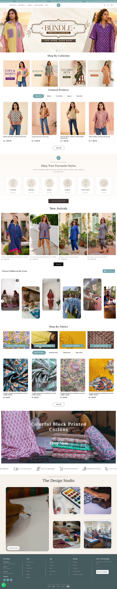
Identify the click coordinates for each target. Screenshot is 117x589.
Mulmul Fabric (67, 352)
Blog (51, 568)
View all (58, 264)
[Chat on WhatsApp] (3, 585)
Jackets (28, 574)
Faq (51, 574)
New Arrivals (29, 562)
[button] (104, 5)
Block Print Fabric (39, 352)
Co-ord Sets (59, 96)
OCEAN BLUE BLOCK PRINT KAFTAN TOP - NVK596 (43, 257)
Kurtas (28, 571)
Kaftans (49, 96)
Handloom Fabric (53, 352)
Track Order (53, 571)
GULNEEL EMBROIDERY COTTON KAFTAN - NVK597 (14, 257)
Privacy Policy (76, 571)
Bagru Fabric (79, 352)
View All (58, 148)
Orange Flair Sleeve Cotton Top (40, 136)
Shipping (75, 562)
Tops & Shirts (38, 96)
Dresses (69, 96)
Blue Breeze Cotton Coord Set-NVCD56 (68, 257)
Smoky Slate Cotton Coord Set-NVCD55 (97, 257)
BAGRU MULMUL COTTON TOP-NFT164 (14, 136)
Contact (52, 565)
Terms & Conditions (78, 574)
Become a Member (102, 572)
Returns (75, 565)
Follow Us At (110, 271)
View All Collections (58, 201)
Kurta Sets (79, 96)
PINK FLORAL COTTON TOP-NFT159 (99, 136)
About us (52, 562)
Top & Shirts (29, 568)
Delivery (75, 568)
